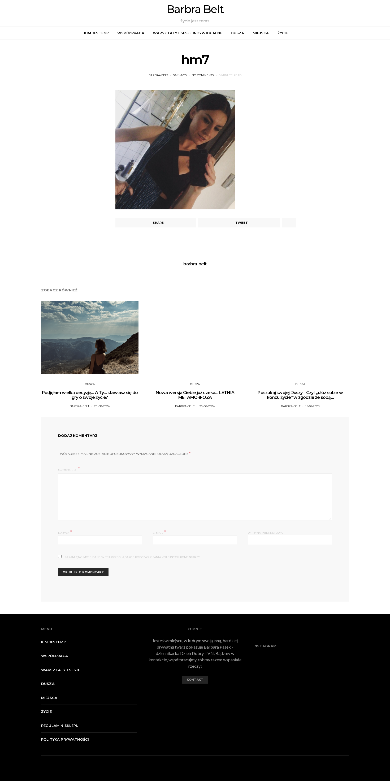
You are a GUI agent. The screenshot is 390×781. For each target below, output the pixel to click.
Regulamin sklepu (60, 725)
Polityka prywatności (65, 739)
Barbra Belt (195, 9)
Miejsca (261, 33)
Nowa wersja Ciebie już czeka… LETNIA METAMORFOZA (195, 395)
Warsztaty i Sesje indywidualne (187, 33)
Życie (283, 33)
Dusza (237, 33)
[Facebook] (377, 33)
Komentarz (67, 469)
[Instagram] (383, 33)
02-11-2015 (180, 75)
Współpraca (130, 33)
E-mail (159, 532)
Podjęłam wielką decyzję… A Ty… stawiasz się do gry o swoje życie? (90, 395)
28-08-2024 (102, 406)
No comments (203, 75)
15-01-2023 (312, 406)
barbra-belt (158, 75)
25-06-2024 (207, 406)
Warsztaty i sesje (60, 670)
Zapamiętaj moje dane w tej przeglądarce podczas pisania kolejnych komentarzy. (132, 557)
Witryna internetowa (265, 532)
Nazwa (65, 532)
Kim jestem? (96, 33)
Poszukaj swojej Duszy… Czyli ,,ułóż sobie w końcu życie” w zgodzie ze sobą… (300, 395)
